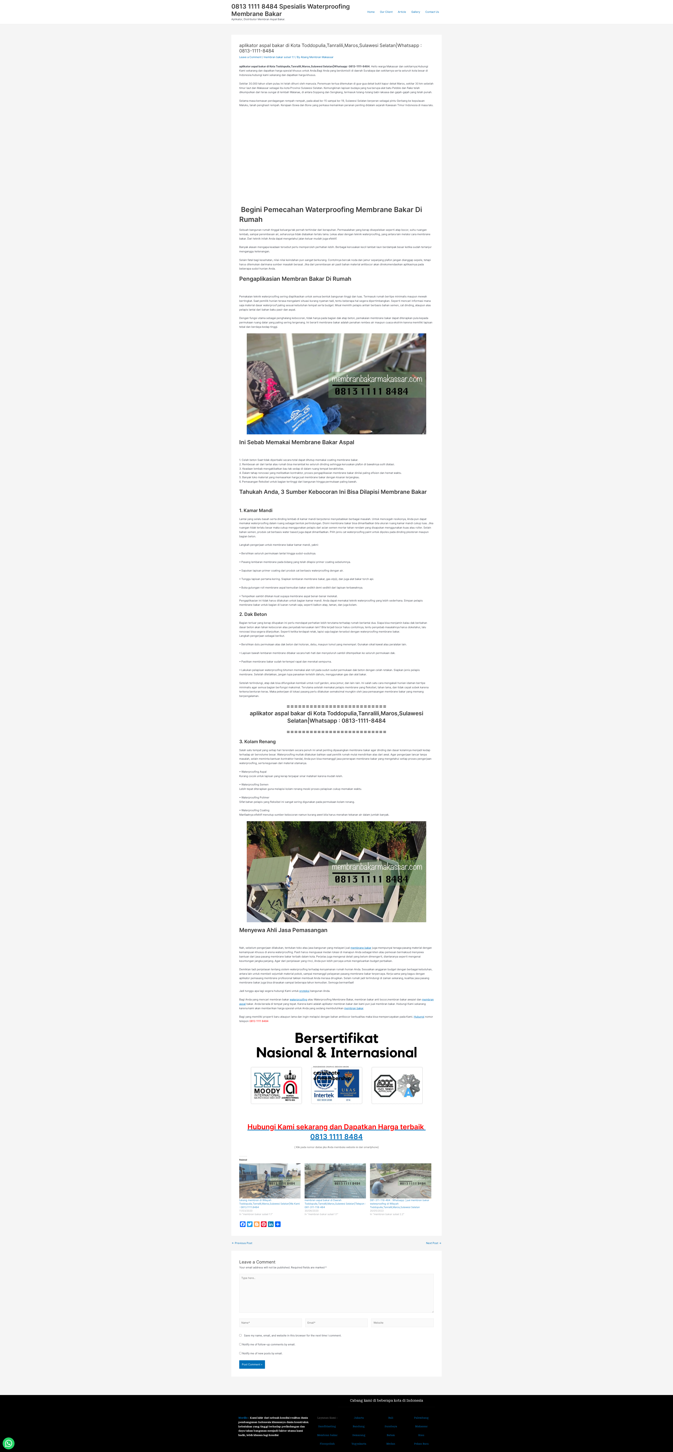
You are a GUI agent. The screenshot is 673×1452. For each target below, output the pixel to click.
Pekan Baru (421, 1443)
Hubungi (419, 1016)
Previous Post (242, 1243)
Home (371, 12)
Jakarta (359, 1417)
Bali (390, 1417)
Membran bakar (327, 1435)
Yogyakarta (358, 1443)
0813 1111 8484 (336, 1136)
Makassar (421, 1426)
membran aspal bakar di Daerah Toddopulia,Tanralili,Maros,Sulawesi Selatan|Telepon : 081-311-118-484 (335, 1204)
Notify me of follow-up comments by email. (268, 1344)
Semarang (358, 1435)
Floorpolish (327, 1443)
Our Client (386, 12)
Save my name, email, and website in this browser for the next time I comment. (292, 1335)
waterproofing (298, 999)
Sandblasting (327, 1426)
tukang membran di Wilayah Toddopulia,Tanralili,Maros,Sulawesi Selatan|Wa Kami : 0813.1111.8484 (269, 1204)
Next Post (433, 1243)
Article (402, 12)
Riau (421, 1435)
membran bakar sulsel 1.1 (279, 57)
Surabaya (391, 1426)
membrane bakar (361, 947)
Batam (391, 1435)
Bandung (359, 1426)
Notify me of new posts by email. (262, 1353)
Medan (390, 1443)
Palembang (421, 1417)
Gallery (415, 12)
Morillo (243, 1417)
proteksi (304, 991)
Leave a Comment (250, 57)
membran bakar (353, 1008)
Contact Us (432, 12)
